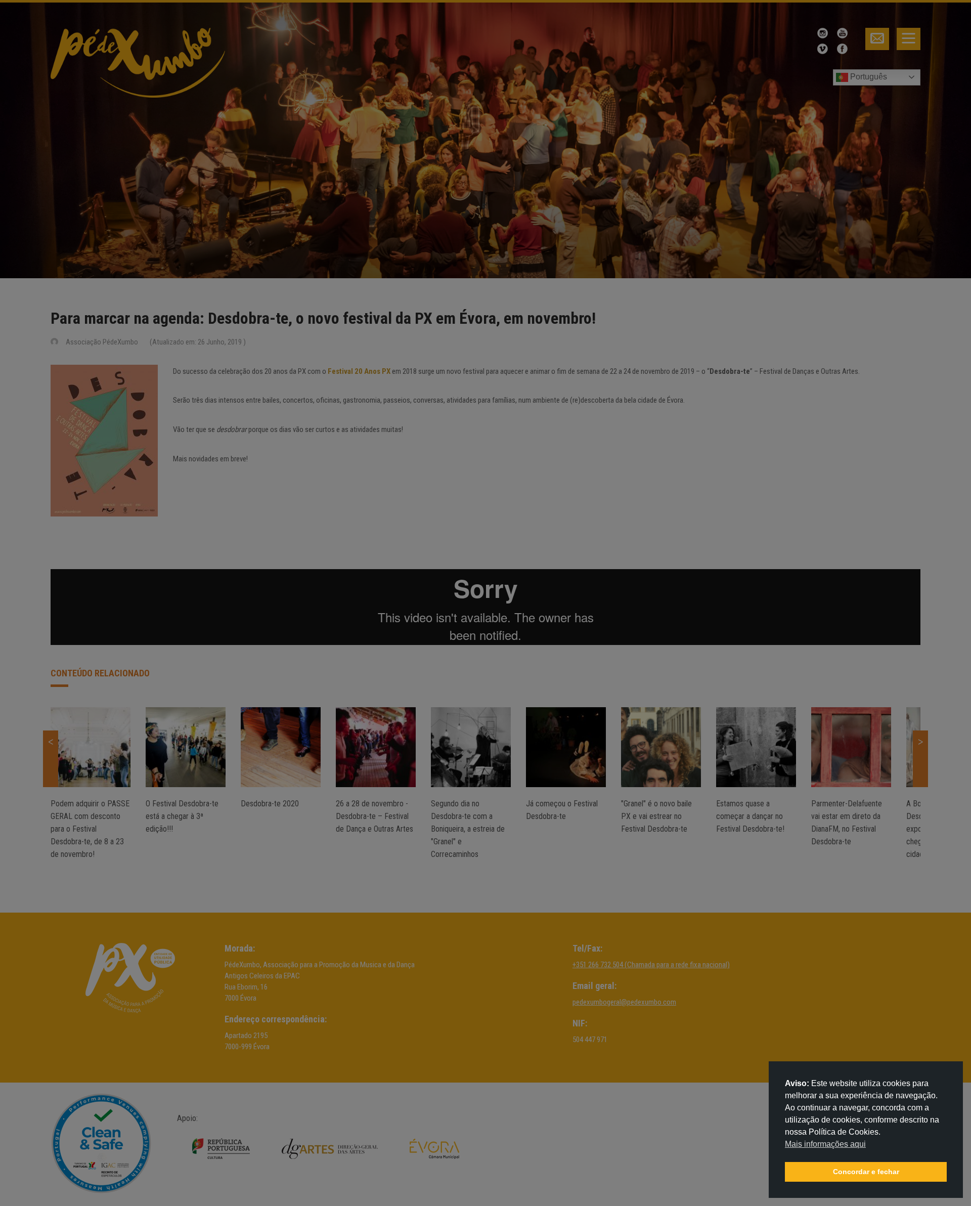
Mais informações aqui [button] (825, 1144)
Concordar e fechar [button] (866, 1172)
